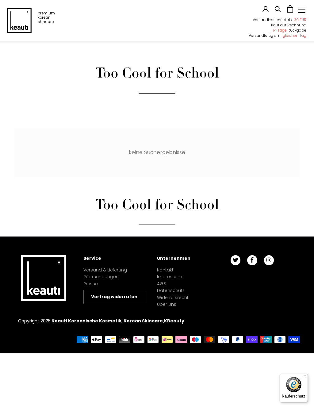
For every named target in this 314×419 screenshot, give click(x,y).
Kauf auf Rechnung (288, 25)
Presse (90, 284)
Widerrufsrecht (173, 297)
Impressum (169, 277)
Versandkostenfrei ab (279, 19)
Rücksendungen (101, 277)
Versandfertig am (277, 35)
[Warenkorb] (290, 11)
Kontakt (165, 270)
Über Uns (166, 304)
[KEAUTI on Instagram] (269, 260)
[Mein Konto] (265, 11)
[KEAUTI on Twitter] (235, 260)
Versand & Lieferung (105, 270)
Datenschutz (171, 290)
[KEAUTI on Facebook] (252, 260)
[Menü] (304, 377)
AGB (161, 284)
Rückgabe (289, 30)
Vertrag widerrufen (114, 297)
